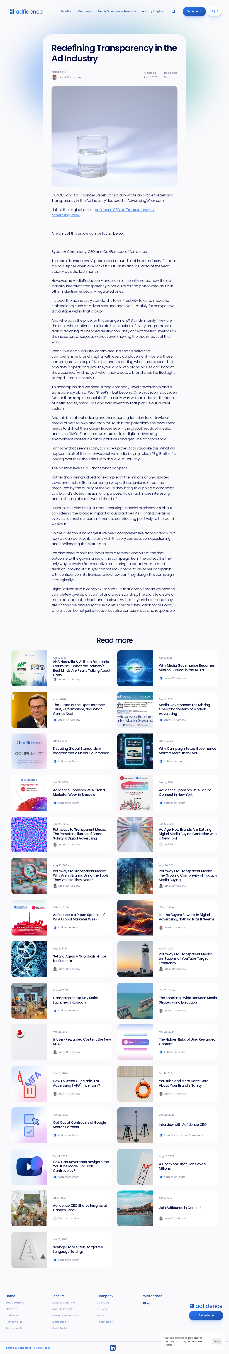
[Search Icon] (173, 11)
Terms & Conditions (18, 1348)
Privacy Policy (41, 1348)
